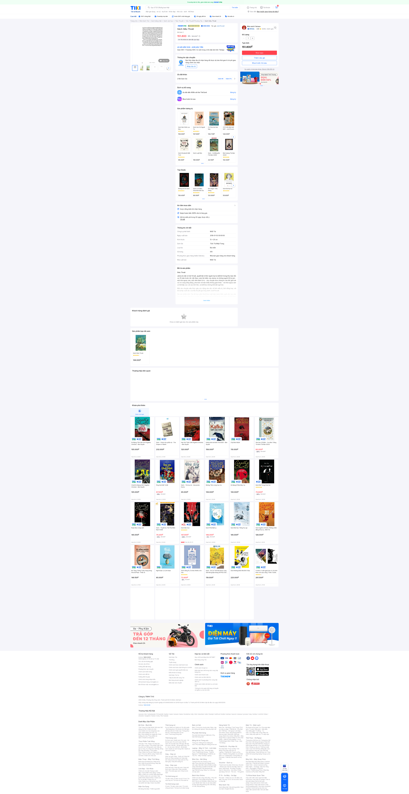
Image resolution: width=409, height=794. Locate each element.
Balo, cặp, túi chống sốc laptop (204, 728)
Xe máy (224, 779)
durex (181, 714)
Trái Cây (141, 743)
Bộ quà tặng (201, 786)
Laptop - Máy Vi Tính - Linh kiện (204, 748)
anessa (239, 714)
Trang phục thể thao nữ (253, 740)
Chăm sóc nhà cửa (150, 755)
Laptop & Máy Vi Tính (233, 737)
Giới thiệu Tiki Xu (174, 675)
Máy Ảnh (262, 772)
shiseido (141, 716)
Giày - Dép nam (171, 765)
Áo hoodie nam (174, 743)
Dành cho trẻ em (148, 752)
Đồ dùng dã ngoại (258, 742)
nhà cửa (179, 11)
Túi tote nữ (176, 780)
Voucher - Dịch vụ (225, 763)
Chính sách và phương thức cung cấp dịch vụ (206, 680)
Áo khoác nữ (180, 729)
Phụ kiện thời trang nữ (198, 735)
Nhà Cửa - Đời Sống (199, 759)
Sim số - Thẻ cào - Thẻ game (234, 772)
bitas (265, 714)
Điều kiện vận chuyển (175, 683)
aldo (206, 714)
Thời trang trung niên (175, 734)
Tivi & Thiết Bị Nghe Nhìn (230, 740)
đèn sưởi (255, 778)
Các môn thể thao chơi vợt (258, 749)
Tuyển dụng (172, 662)
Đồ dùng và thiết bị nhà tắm (204, 766)
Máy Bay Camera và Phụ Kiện (257, 771)
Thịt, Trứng (148, 743)
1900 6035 (147, 705)
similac (255, 714)
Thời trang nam (171, 738)
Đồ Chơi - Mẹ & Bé (145, 725)
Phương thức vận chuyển (145, 669)
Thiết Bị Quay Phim (257, 770)
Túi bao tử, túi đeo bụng (181, 788)
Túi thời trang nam (172, 784)
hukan (153, 716)
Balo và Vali (196, 725)
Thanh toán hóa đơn (225, 765)
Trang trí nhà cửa (197, 761)
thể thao (191, 11)
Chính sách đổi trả (143, 674)
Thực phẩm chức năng (149, 772)
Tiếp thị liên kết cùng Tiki (176, 677)
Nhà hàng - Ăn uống (229, 768)
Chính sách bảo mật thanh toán (178, 665)
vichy (158, 716)
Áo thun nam (169, 740)
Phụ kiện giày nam (174, 771)
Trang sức (195, 743)
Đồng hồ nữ (202, 743)
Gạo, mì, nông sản (148, 749)
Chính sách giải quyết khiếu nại (178, 670)
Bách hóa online (228, 736)
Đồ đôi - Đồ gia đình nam (179, 745)
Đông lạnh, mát (151, 747)
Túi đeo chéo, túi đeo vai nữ (173, 778)
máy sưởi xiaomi (260, 784)
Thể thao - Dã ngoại (228, 731)
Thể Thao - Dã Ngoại (253, 738)
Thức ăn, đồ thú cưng (148, 754)
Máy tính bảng (147, 765)
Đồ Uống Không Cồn (203, 784)
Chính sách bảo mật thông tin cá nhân (180, 667)
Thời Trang (235, 727)
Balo (193, 727)
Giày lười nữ (181, 760)
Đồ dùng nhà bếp (143, 789)
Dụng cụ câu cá (254, 747)
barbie (166, 714)
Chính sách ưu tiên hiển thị (203, 677)
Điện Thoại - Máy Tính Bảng (148, 759)
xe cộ (159, 11)
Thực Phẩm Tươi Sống (146, 741)
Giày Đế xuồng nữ (177, 761)
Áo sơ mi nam (177, 742)
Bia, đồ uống (145, 750)
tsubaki (166, 716)
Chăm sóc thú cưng (198, 778)
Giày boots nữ (172, 760)
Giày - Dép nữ (170, 754)
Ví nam (167, 786)
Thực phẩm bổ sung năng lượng (258, 753)
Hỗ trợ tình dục (153, 781)
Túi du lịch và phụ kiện (203, 727)
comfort (260, 714)
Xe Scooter (235, 779)
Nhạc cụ (206, 770)
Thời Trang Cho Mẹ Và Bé (146, 727)
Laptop (209, 755)
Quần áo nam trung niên (176, 749)
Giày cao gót (169, 756)
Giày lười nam (169, 767)
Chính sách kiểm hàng (145, 672)
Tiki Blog (171, 660)
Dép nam (175, 769)
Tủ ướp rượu (265, 734)
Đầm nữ (172, 727)
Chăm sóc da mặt (143, 771)
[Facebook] (248, 658)
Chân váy (178, 731)
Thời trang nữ (170, 725)
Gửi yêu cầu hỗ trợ (143, 664)
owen (171, 714)
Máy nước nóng (257, 732)
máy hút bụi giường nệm (257, 785)
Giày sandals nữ (176, 758)
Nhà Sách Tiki (224, 785)
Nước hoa (145, 781)
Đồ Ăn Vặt (199, 783)
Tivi (250, 732)
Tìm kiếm (235, 7)
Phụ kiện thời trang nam (203, 736)
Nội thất (201, 765)
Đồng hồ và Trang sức (200, 740)
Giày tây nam (179, 767)
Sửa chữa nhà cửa (201, 763)
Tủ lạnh (251, 729)
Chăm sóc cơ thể (148, 774)
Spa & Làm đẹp (232, 766)
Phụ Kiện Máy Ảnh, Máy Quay (255, 761)
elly (192, 714)
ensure (176, 714)
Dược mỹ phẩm (155, 783)
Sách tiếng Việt (223, 787)
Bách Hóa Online (198, 775)
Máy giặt (252, 731)
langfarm (147, 716)
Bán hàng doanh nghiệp (176, 680)
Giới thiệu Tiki (173, 657)
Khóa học (235, 765)
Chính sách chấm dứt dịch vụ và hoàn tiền (206, 685)
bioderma (187, 714)
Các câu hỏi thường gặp (145, 661)
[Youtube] (252, 658)
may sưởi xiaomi (255, 783)
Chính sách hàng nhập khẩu (146, 679)
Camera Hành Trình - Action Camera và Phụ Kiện (257, 764)
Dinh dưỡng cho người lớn (149, 734)
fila (162, 716)
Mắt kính (209, 735)
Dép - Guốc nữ (178, 756)
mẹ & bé (165, 11)
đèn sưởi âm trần (255, 789)
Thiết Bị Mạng (202, 754)
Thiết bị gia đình (155, 789)
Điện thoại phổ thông (148, 763)
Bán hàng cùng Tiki (201, 660)
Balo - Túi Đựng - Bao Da (257, 766)
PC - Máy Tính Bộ (200, 755)
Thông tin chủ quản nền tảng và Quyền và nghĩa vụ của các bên (206, 689)
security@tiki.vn (154, 684)
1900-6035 (147, 657)
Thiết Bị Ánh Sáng (257, 763)
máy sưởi (248, 778)
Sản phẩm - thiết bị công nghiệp (231, 738)
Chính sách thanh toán (201, 674)
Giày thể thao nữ (261, 752)
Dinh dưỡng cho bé (148, 732)
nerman (228, 714)
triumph (211, 714)
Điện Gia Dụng (143, 786)
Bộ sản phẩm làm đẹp (149, 782)
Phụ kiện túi (184, 780)
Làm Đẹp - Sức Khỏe (145, 768)
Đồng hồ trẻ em (212, 744)
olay (250, 714)
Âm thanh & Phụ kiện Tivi (253, 727)
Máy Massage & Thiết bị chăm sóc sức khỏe (150, 775)
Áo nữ (167, 727)
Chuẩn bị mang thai (148, 737)
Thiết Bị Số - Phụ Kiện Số (228, 746)
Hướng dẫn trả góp (144, 677)
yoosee (245, 714)
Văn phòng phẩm (234, 787)
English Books (229, 789)
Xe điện (237, 778)
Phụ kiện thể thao (258, 743)
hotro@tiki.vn (154, 682)
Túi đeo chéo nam (176, 786)
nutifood (217, 714)
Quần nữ (178, 727)
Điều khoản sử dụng (175, 672)
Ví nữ (184, 778)
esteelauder (152, 714)
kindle (223, 714)
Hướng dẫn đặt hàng (144, 666)
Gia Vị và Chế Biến (201, 781)
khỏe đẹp (172, 11)
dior (145, 714)
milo (195, 714)
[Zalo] (256, 658)
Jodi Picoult (220, 26)
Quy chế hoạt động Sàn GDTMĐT (205, 657)
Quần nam (177, 740)
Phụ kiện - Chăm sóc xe (226, 778)
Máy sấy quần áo (255, 734)
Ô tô (229, 779)
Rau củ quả (145, 745)
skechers (201, 714)
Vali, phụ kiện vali (211, 729)
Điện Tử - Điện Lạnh (253, 725)
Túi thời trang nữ (171, 776)
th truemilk (160, 714)
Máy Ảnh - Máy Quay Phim (256, 759)
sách (185, 11)
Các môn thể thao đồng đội (258, 749)
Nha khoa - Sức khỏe (230, 770)
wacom (234, 714)
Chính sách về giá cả (201, 668)
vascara (140, 714)
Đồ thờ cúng (199, 770)
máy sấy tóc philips (259, 779)
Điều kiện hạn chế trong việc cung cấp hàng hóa (206, 671)
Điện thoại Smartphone (145, 761)
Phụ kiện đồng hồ (201, 744)
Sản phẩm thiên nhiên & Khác (149, 777)
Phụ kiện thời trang (199, 733)
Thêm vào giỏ (259, 58)
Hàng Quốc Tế (224, 725)
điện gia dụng (150, 11)
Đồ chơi (157, 727)
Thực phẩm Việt (154, 745)
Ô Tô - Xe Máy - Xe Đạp (227, 775)
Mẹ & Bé (230, 734)
